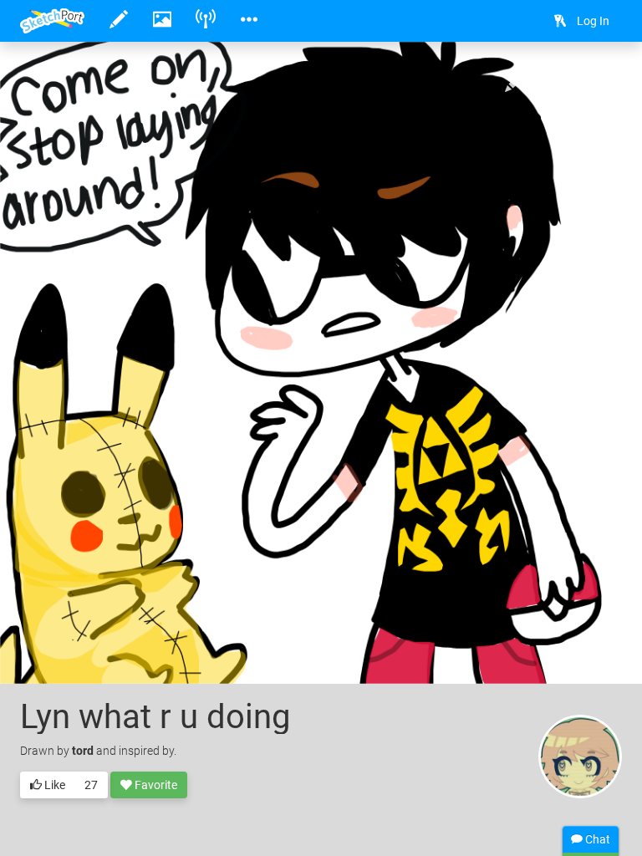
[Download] (561, 81)
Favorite (154, 785)
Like (53, 785)
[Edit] (517, 81)
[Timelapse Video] (606, 81)
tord (83, 750)
